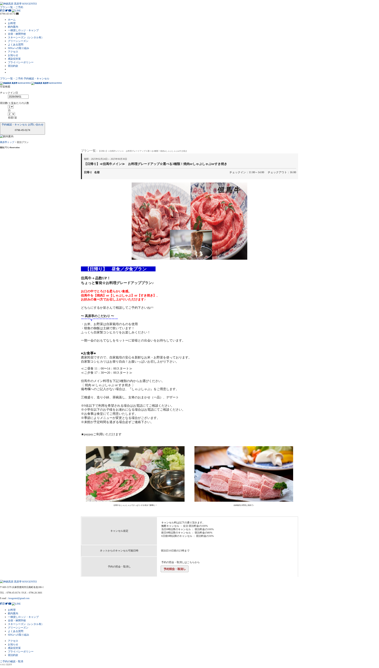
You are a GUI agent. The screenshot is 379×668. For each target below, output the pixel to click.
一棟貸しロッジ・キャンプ (23, 30)
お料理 (12, 23)
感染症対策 (14, 58)
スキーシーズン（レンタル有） (26, 37)
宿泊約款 (13, 65)
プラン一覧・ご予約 (11, 7)
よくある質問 (15, 44)
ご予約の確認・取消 (11, 661)
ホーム (12, 19)
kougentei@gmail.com (18, 598)
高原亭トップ (7, 142)
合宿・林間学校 (17, 33)
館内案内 (13, 26)
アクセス (13, 51)
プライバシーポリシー (21, 62)
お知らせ (13, 55)
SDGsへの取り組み (18, 48)
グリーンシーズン (18, 41)
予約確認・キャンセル (36, 78)
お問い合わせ (35, 124)
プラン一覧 (88, 150)
